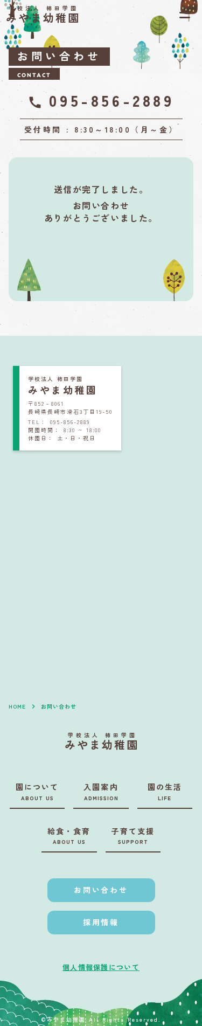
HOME (17, 706)
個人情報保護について (101, 967)
